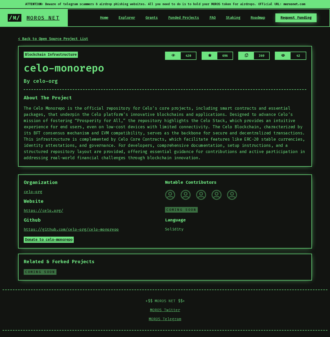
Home (104, 17)
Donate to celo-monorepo (48, 239)
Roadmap (258, 17)
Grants (151, 17)
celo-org (33, 191)
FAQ (212, 17)
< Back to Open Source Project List (53, 38)
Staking (233, 17)
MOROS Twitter (165, 309)
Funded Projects (183, 17)
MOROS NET (43, 17)
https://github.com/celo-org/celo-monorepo (71, 229)
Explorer (127, 17)
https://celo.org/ (43, 210)
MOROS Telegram (165, 319)
